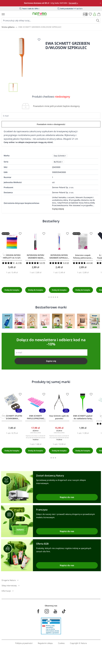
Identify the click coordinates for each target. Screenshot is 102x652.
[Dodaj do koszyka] (12, 290)
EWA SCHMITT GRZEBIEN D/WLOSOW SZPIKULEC (39, 27)
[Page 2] (51, 297)
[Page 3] (53, 297)
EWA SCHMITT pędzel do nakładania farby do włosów (82, 417)
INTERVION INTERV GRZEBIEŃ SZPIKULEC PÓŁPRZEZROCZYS (59, 256)
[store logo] (39, 14)
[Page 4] (55, 297)
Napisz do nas (67, 497)
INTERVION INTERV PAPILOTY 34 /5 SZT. (12, 256)
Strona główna (8, 27)
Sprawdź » (73, 3)
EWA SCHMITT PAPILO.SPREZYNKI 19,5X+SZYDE (35, 417)
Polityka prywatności (24, 643)
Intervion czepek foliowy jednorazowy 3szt (82, 256)
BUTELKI (57, 162)
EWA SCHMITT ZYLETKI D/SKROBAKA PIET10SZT (12, 417)
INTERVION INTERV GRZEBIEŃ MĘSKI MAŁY (35, 256)
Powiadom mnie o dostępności (51, 124)
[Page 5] (57, 297)
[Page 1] (49, 297)
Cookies (61, 643)
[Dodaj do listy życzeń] (20, 233)
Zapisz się (51, 361)
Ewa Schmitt (59, 155)
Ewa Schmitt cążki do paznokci (59, 417)
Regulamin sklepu (45, 643)
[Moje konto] (94, 14)
